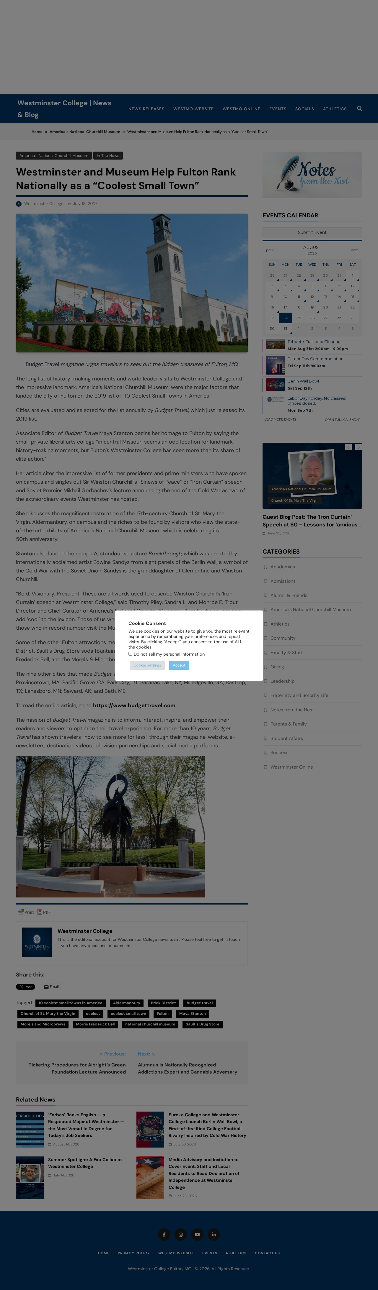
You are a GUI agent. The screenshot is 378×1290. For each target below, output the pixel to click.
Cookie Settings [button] (147, 665)
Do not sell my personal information (169, 654)
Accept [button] (179, 665)
